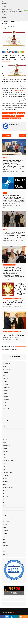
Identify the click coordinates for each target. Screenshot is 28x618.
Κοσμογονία (5, 475)
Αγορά (4, 375)
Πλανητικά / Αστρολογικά (8, 518)
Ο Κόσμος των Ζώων (8, 487)
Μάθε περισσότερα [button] (12, 10)
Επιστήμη (5, 463)
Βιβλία (4, 402)
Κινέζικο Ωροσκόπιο (7, 472)
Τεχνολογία (5, 545)
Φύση (4, 551)
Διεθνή (4, 442)
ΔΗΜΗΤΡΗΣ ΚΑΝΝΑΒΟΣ (9, 171)
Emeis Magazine (6, 26)
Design (4, 366)
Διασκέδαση (5, 433)
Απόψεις (5, 381)
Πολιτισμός (5, 524)
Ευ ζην (4, 466)
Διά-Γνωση (5, 430)
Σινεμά (4, 527)
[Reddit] (8, 52)
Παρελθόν (5, 509)
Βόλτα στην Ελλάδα (7, 408)
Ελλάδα (4, 28)
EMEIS (14, 113)
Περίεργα (5, 515)
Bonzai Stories (6, 363)
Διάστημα (5, 436)
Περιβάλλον (5, 512)
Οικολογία (5, 493)
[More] (23, 52)
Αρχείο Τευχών (6, 387)
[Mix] (18, 52)
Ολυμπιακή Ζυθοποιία (15, 118)
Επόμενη (22, 135)
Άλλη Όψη (5, 378)
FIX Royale (21, 113)
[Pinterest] (13, 52)
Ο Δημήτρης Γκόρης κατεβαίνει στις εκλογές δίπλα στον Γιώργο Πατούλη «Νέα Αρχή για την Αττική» (13, 335)
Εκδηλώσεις (6, 451)
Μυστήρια (5, 484)
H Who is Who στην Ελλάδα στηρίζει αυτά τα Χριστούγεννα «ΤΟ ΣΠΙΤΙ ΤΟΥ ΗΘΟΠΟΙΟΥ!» (13, 302)
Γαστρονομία (6, 411)
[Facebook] (3, 52)
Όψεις (4, 499)
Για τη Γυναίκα (6, 417)
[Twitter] (5, 52)
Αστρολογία (5, 396)
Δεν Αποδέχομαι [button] (19, 10)
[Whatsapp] (20, 52)
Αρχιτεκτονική (6, 390)
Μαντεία (5, 478)
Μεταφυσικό (5, 481)
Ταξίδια (4, 539)
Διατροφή (5, 439)
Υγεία (4, 548)
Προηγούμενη (7, 135)
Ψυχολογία (5, 554)
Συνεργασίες (6, 530)
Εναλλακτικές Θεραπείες (8, 460)
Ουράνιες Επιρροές (7, 496)
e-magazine (6, 113)
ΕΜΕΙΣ (13, 115)
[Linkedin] (10, 52)
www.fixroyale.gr (6, 61)
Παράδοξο (5, 505)
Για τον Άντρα (6, 424)
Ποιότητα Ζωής (6, 521)
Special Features (7, 264)
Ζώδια (4, 469)
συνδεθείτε (17, 349)
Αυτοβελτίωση (6, 399)
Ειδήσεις (13, 298)
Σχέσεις (4, 536)
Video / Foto (5, 372)
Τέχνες (4, 542)
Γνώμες (4, 427)
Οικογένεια (5, 490)
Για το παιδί (5, 420)
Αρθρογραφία (6, 384)
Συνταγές (5, 533)
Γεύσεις (4, 414)
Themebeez (13, 612)
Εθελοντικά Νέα (6, 445)
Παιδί (4, 502)
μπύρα (5, 118)
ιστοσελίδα (20, 115)
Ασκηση (5, 393)
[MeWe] (15, 52)
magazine (6, 115)
